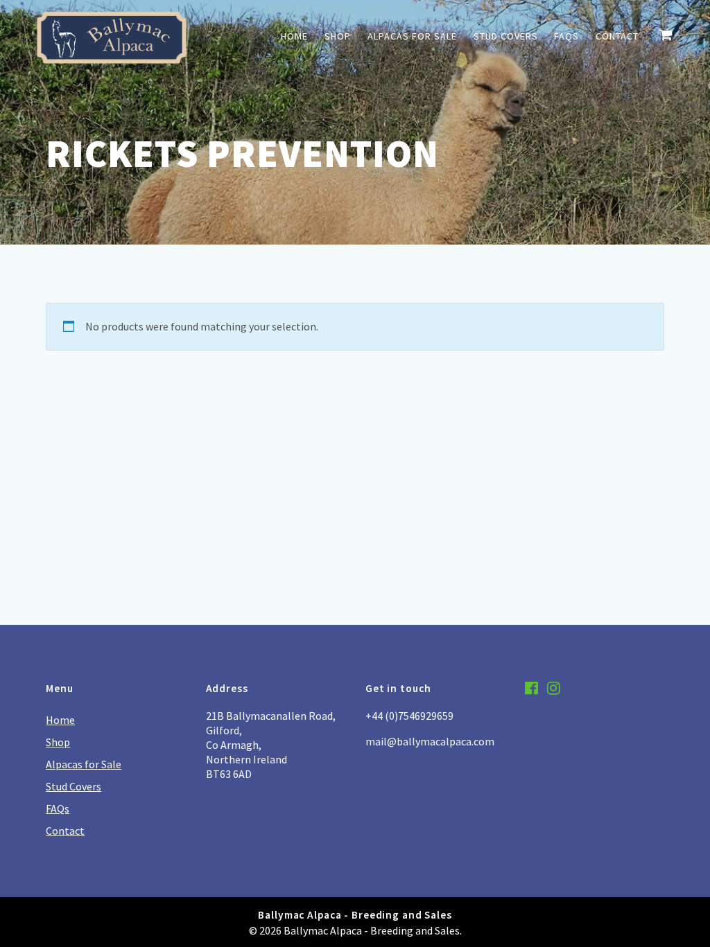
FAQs (566, 36)
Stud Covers (506, 36)
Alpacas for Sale (412, 36)
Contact (617, 36)
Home (294, 36)
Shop (337, 36)
